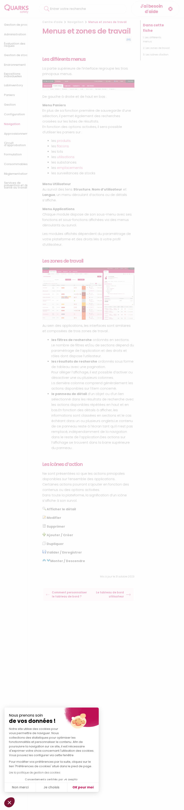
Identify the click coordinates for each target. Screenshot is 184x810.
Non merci (20, 787)
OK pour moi (83, 787)
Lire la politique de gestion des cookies (34, 772)
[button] (9, 802)
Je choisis (51, 787)
